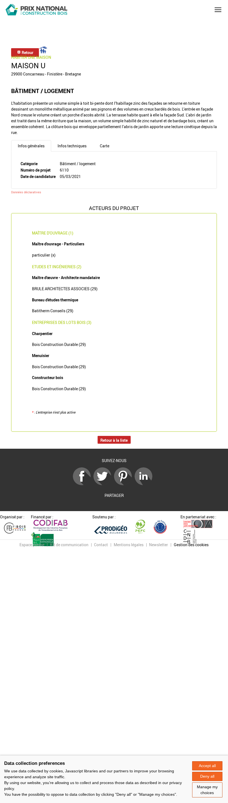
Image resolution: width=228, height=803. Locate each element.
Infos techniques (72, 145)
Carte (104, 145)
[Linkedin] (145, 483)
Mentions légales (128, 544)
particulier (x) (44, 255)
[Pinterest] (124, 483)
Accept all (207, 765)
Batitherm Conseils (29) (52, 310)
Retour (27, 52)
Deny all (207, 776)
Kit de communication (69, 544)
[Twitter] (103, 483)
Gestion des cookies (191, 544)
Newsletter (158, 544)
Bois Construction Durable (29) (59, 344)
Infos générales (31, 145)
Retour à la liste (114, 440)
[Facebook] (83, 483)
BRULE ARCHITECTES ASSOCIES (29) (65, 288)
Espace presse (31, 544)
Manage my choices (207, 790)
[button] (218, 10)
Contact (101, 544)
